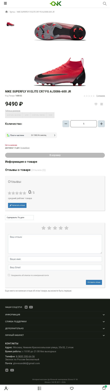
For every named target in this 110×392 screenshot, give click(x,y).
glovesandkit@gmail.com (22, 363)
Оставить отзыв (94, 282)
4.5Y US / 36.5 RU (14, 115)
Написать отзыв (18, 205)
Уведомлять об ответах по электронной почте (30, 275)
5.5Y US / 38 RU (38, 115)
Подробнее (25, 148)
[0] (103, 388)
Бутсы (12, 12)
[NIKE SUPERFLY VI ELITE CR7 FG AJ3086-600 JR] (10, 23)
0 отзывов (101, 96)
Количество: (13, 123)
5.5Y (50, 115)
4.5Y (26, 115)
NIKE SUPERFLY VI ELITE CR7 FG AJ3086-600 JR (35, 12)
